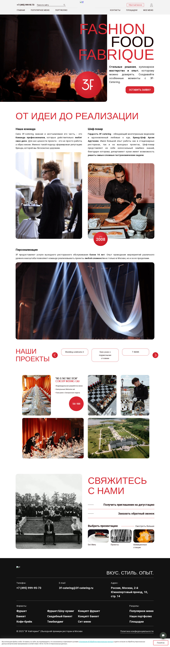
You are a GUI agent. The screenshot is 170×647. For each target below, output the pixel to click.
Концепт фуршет (89, 611)
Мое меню (148, 10)
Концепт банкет (88, 616)
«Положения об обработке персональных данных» (96, 642)
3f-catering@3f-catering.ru (76, 588)
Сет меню (84, 621)
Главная (21, 10)
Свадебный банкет (59, 616)
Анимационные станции (140, 546)
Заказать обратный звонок (136, 513)
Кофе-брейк (24, 621)
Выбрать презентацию (103, 526)
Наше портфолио (140, 616)
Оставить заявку (140, 89)
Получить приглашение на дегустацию (128, 504)
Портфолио (61, 10)
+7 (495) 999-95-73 (28, 588)
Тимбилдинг (55, 621)
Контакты (115, 10)
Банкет (21, 616)
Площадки (131, 10)
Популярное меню (40, 10)
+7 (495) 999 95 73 (25, 5)
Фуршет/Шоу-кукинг (60, 611)
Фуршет (21, 611)
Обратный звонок (135, 5)
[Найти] (65, 5)
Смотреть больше (144, 526)
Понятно (161, 642)
